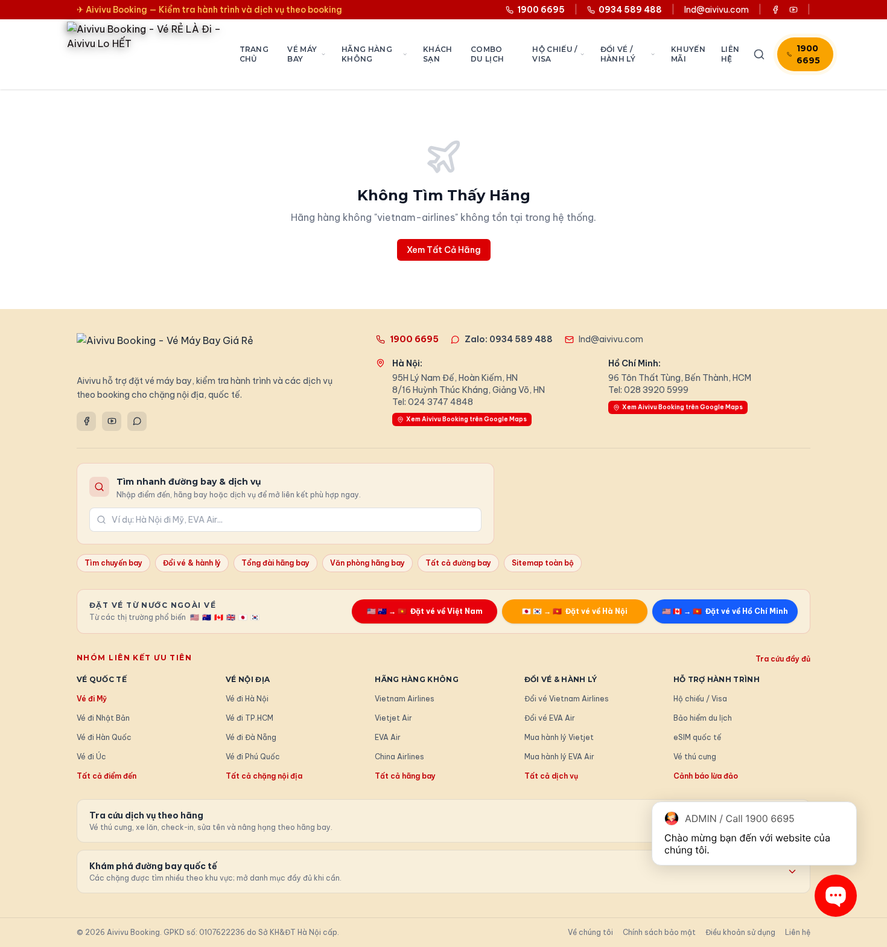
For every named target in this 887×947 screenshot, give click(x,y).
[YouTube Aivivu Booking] (793, 9)
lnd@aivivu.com (716, 9)
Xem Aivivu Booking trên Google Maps (466, 419)
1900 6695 (808, 54)
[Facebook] (86, 421)
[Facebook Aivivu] (775, 9)
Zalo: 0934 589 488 (509, 339)
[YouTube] (111, 421)
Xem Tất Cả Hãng (444, 249)
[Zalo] (137, 421)
